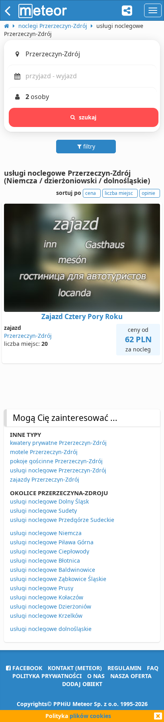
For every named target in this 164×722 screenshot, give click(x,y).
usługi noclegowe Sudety (43, 510)
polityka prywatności (47, 676)
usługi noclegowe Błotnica (45, 560)
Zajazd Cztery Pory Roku (82, 316)
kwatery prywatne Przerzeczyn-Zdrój (58, 442)
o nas (96, 676)
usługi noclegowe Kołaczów (46, 597)
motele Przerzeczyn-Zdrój (44, 452)
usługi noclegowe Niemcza (46, 533)
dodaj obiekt (82, 684)
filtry (88, 146)
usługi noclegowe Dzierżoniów (50, 606)
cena (90, 193)
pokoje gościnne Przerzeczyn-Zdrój (56, 461)
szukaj (88, 117)
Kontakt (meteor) (75, 668)
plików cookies (90, 716)
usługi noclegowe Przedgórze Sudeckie (62, 520)
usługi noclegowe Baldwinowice (52, 569)
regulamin (124, 668)
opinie (148, 193)
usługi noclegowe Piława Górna (52, 542)
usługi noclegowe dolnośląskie (51, 629)
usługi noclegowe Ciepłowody (49, 551)
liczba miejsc (119, 193)
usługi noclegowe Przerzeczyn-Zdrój (58, 470)
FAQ (152, 668)
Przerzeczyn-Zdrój (28, 335)
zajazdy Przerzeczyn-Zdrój (44, 479)
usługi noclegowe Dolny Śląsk (49, 501)
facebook (26, 668)
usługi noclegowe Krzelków (46, 615)
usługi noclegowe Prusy (41, 588)
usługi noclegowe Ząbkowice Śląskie (58, 579)
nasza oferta (131, 676)
